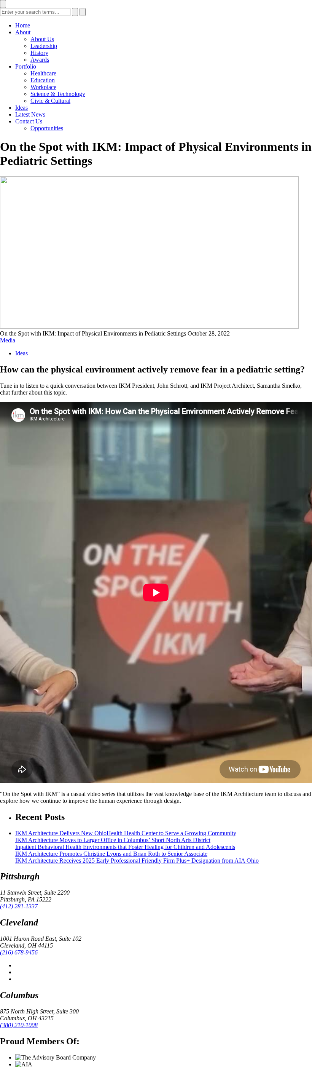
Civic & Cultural (50, 100)
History (39, 53)
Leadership (43, 46)
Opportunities (46, 128)
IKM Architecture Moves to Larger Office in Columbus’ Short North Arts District (112, 840)
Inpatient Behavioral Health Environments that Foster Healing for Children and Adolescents (125, 847)
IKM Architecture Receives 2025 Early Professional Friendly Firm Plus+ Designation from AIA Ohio (137, 860)
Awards (39, 59)
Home (22, 25)
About (22, 32)
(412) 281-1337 (19, 906)
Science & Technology (57, 94)
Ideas (21, 107)
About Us (42, 39)
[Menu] (3, 4)
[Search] (75, 12)
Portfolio (25, 66)
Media (7, 340)
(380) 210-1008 (19, 1025)
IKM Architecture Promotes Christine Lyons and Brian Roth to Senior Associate (111, 853)
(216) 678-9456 (19, 952)
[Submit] (83, 12)
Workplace (43, 87)
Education (42, 80)
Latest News (30, 114)
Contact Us (28, 121)
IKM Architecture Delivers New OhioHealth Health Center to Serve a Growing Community (125, 833)
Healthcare (43, 73)
